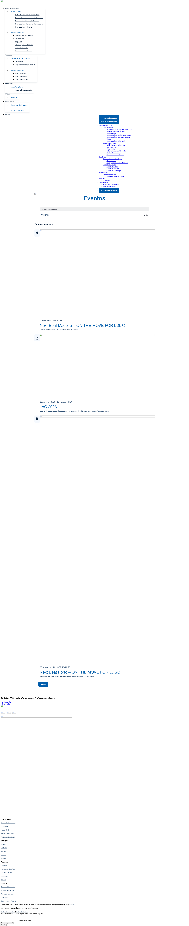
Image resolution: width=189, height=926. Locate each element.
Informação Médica (7, 890)
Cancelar (3, 925)
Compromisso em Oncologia (20, 58)
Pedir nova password (7, 923)
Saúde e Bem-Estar (7, 833)
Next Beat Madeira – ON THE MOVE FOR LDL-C (82, 325)
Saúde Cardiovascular (12, 8)
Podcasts (4, 848)
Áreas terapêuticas (17, 32)
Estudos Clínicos (6, 872)
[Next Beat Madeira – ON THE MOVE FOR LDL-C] (97, 273)
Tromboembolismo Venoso (23, 51)
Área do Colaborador (8, 887)
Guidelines (4, 876)
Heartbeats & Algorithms (19, 105)
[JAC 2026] (97, 366)
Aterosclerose (19, 38)
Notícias (7, 114)
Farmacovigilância (7, 894)
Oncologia (8, 55)
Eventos (3, 858)
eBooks (3, 880)
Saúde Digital (9, 101)
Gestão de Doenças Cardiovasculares (27, 15)
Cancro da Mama (20, 73)
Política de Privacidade (8, 912)
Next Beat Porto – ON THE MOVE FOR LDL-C (80, 672)
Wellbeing (8, 94)
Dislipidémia (18, 42)
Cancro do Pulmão (21, 76)
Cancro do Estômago (21, 79)
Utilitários (4, 865)
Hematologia (9, 83)
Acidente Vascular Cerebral (24, 35)
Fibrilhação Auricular (21, 48)
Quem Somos (19, 61)
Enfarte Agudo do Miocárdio (24, 45)
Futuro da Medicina (17, 110)
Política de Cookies (22, 912)
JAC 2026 (48, 406)
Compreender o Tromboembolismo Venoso (29, 24)
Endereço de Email (25, 921)
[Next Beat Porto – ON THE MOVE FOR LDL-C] (97, 540)
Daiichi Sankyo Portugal (8, 901)
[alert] (94, 209)
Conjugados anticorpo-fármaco (25, 64)
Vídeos (3, 855)
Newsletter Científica (8, 869)
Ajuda (43, 684)
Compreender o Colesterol (23, 27)
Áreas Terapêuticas (17, 87)
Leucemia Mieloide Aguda (23, 90)
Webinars (4, 851)
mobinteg (72, 905)
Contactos (4, 897)
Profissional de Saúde (109, 118)
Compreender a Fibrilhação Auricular (27, 21)
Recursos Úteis (16, 12)
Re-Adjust (14, 97)
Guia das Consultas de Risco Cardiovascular (29, 18)
